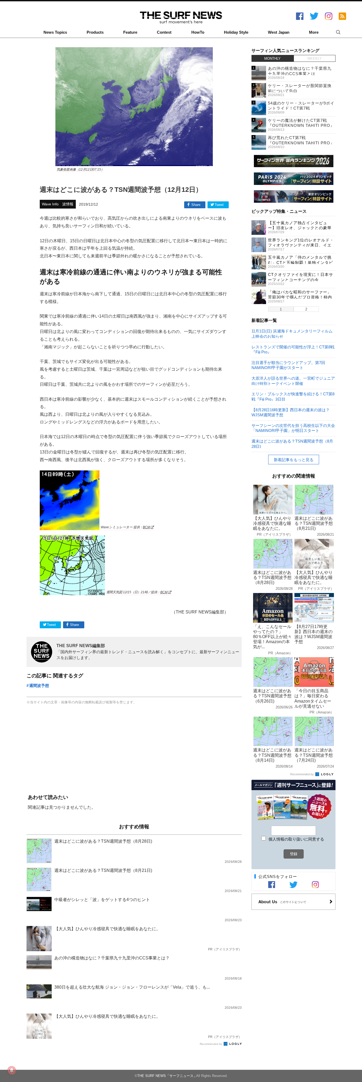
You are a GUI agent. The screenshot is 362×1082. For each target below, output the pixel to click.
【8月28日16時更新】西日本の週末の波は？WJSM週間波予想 (290, 412)
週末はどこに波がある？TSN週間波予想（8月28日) (292, 443)
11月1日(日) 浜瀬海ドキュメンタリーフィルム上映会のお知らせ (292, 333)
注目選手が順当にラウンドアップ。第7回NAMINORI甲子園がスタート (288, 365)
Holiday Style (236, 32)
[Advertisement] (134, 750)
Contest (164, 32)
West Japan (278, 32)
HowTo (197, 32)
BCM (146, 527)
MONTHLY (272, 58)
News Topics (55, 32)
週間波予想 (39, 685)
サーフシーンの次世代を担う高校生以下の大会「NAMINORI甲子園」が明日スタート (293, 427)
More (314, 32)
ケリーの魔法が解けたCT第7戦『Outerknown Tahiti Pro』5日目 (301, 125)
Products (95, 32)
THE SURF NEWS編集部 (80, 645)
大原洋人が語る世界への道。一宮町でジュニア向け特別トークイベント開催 (293, 380)
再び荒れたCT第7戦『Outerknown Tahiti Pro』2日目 (301, 142)
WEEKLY (314, 58)
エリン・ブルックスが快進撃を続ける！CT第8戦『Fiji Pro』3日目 (292, 396)
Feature (130, 32)
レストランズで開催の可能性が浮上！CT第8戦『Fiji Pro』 (292, 349)
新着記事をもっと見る (294, 459)
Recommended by (211, 1043)
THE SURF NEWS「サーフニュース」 (167, 1076)
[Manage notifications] (11, 1070)
